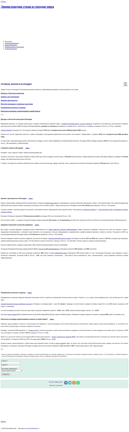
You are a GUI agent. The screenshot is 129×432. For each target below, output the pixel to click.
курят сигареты (12, 314)
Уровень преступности (9, 100)
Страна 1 (4, 361)
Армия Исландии (11, 49)
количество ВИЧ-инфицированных (48, 249)
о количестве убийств (89, 209)
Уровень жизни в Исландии (14, 47)
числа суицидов (61, 343)
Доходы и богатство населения (12, 93)
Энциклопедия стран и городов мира (27, 6)
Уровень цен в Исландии (10, 97)
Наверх (3, 421)
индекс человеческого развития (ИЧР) (63, 337)
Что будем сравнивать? (9, 369)
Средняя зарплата (6, 130)
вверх (27, 148)
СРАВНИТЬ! (6, 374)
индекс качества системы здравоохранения (63, 229)
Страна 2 (4, 365)
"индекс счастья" (33, 330)
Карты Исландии (11, 45)
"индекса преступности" (51, 203)
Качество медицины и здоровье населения (17, 104)
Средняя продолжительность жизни (59, 238)
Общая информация (12, 43)
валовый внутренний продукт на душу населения (76, 124)
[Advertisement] (61, 404)
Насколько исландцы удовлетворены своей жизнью (20, 111)
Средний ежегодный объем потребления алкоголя (16, 304)
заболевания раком (61, 253)
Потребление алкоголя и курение (13, 107)
